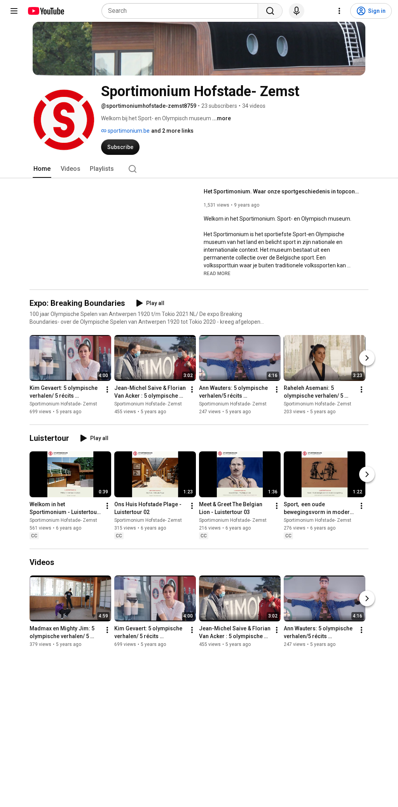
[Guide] (14, 11)
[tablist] (199, 169)
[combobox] (182, 11)
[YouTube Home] (46, 11)
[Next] (367, 358)
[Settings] (339, 11)
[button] (217, 273)
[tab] (42, 169)
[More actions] (107, 389)
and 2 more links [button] (172, 131)
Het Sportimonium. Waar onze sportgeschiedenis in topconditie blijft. (282, 191)
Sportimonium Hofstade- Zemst (63, 404)
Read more (217, 273)
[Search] (270, 11)
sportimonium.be (128, 131)
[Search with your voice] (296, 11)
